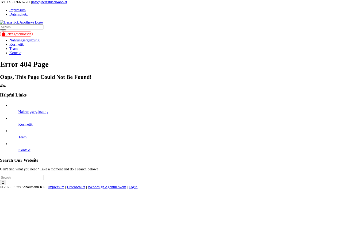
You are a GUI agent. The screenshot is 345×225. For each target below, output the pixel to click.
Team (22, 137)
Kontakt (24, 150)
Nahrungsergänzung (33, 112)
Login (133, 187)
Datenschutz (76, 187)
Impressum (56, 187)
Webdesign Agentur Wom (107, 187)
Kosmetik (25, 124)
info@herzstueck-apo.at (49, 2)
